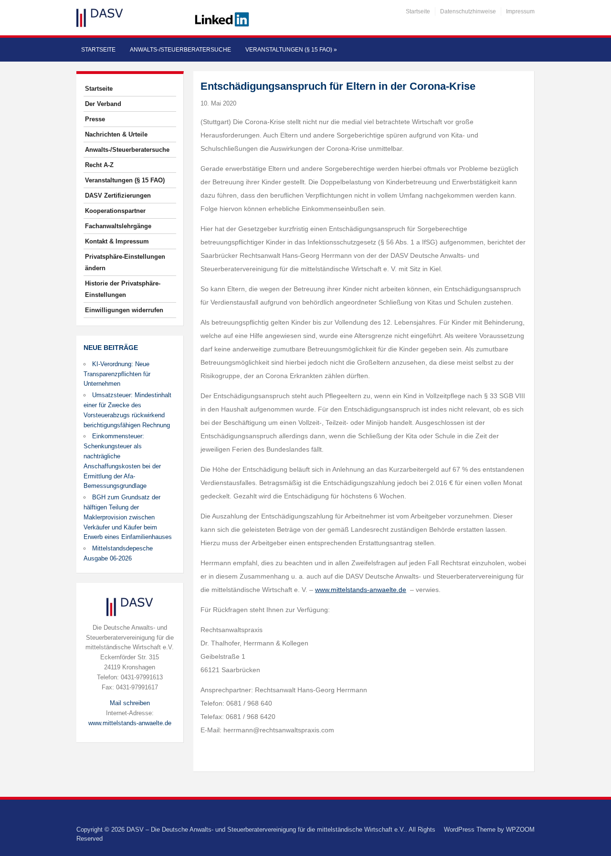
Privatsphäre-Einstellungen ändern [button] (125, 262)
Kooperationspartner (115, 210)
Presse (95, 119)
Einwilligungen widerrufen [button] (124, 310)
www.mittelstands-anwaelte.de (129, 723)
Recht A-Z (99, 165)
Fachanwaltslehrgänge (118, 226)
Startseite (418, 11)
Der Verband (103, 103)
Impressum (520, 11)
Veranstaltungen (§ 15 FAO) (291, 49)
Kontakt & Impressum (117, 241)
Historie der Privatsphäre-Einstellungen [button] (122, 289)
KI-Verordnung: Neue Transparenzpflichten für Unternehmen (117, 374)
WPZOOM (520, 829)
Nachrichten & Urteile (116, 134)
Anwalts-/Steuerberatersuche (180, 49)
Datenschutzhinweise (468, 11)
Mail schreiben (130, 703)
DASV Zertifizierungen (118, 195)
